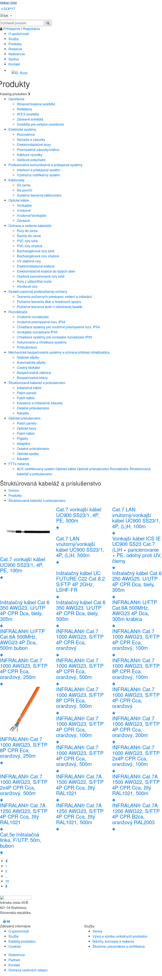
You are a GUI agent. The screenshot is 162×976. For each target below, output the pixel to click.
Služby (13, 38)
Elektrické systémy (22, 129)
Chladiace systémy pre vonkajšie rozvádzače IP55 (54, 337)
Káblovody (16, 180)
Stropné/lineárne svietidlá (36, 104)
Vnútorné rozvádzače (33, 316)
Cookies (14, 946)
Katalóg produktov (22, 941)
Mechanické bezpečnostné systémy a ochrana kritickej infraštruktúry (59, 352)
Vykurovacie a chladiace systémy (42, 342)
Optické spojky (28, 453)
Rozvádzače (17, 311)
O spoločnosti (18, 33)
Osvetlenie (16, 98)
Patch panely (26, 392)
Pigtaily (22, 438)
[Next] (6, 886)
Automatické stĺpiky (31, 362)
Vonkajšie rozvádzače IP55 (37, 332)
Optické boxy (26, 428)
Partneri (14, 959)
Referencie (16, 54)
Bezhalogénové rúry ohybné (38, 256)
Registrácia (31, 28)
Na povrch (24, 190)
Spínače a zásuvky (31, 139)
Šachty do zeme (29, 235)
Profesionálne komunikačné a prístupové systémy (45, 164)
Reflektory (24, 109)
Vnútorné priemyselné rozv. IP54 (41, 321)
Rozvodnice (26, 134)
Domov (13, 490)
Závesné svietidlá (30, 119)
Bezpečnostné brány (32, 377)
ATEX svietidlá (28, 114)
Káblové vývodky (29, 154)
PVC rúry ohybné (29, 245)
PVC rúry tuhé (27, 240)
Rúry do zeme (27, 230)
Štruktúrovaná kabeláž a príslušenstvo (36, 382)
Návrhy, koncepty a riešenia (113, 941)
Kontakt (14, 64)
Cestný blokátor (28, 367)
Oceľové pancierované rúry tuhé (41, 276)
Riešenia (15, 48)
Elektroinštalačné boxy (34, 144)
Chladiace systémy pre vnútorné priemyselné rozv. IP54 (58, 326)
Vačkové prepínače (31, 159)
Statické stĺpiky (28, 357)
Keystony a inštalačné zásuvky (40, 402)
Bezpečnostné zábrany (34, 372)
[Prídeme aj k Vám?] (20, 71)
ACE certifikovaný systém (36, 468)
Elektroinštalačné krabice (36, 266)
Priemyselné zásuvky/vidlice (38, 149)
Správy (13, 59)
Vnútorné (24, 210)
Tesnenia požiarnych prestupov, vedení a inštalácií (54, 296)
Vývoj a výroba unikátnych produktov (120, 936)
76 (7, 881)
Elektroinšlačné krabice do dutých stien (46, 271)
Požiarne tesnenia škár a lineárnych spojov (49, 301)
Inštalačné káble (29, 387)
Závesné (23, 220)
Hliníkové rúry (27, 286)
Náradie (23, 413)
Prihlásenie (12, 28)
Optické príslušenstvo (24, 418)
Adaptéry (23, 443)
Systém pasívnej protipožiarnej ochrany (37, 291)
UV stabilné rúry (29, 261)
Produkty (15, 43)
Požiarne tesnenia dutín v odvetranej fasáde (49, 306)
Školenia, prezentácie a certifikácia (119, 946)
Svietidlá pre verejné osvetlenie (40, 124)
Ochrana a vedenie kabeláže (29, 225)
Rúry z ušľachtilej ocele (34, 281)
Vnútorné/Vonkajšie (31, 215)
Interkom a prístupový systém (38, 169)
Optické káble (18, 200)
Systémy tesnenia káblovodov (39, 195)
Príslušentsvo (27, 347)
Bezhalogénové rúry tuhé (35, 250)
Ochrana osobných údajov (28, 970)
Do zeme (23, 185)
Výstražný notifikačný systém (38, 174)
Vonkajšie (24, 205)
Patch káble (26, 397)
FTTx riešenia (18, 463)
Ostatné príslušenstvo (33, 408)
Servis (97, 931)
